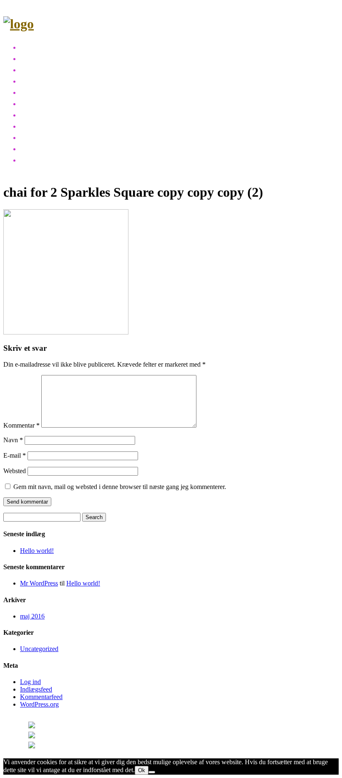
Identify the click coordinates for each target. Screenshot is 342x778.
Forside (33, 46)
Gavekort (37, 125)
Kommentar (21, 425)
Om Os (33, 136)
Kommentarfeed (41, 696)
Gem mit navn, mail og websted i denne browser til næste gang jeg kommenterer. (119, 486)
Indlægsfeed (36, 689)
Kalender (37, 91)
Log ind (30, 681)
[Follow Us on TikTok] (45, 747)
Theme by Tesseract (130, 737)
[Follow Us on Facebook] (49, 737)
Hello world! (37, 550)
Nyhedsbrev (42, 103)
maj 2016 (32, 616)
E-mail (14, 455)
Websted (14, 470)
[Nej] (151, 772)
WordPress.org (39, 704)
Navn (13, 439)
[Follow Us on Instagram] (51, 727)
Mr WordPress (39, 583)
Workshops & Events (58, 57)
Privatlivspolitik (47, 148)
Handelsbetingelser (56, 159)
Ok (141, 770)
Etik (26, 80)
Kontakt (34, 114)
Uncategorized (39, 648)
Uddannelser (44, 69)
